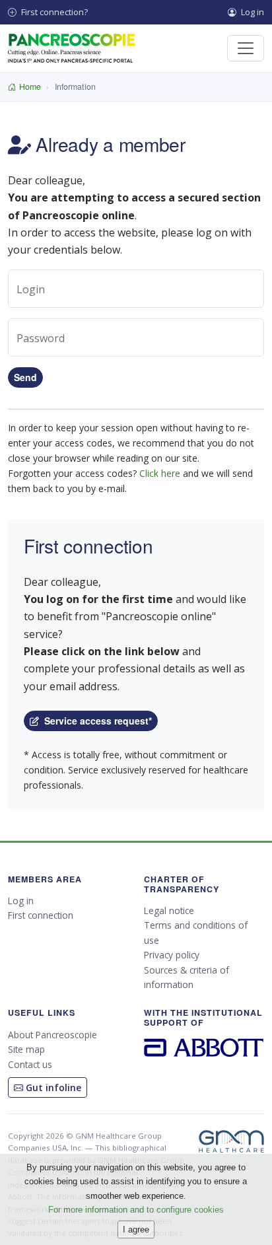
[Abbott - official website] (204, 1046)
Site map (26, 1049)
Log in (251, 12)
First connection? (53, 12)
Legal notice (169, 910)
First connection (40, 915)
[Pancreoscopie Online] (71, 48)
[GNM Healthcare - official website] (231, 1141)
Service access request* (95, 720)
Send (25, 377)
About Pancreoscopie (52, 1034)
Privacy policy (171, 954)
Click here (159, 473)
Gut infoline (52, 1087)
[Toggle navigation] (245, 48)
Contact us (30, 1064)
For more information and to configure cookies (136, 1210)
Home (30, 86)
